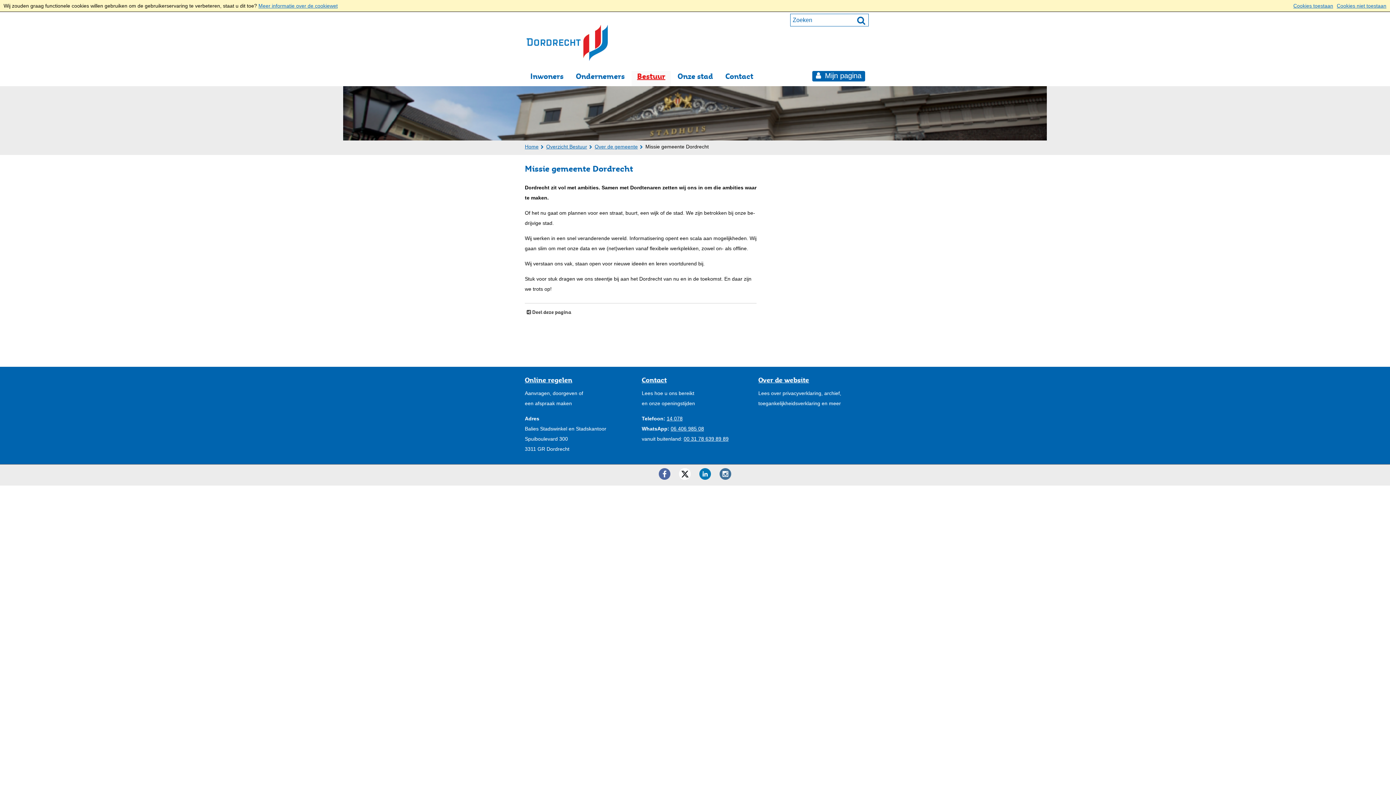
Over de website (783, 380)
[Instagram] (725, 474)
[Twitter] (685, 474)
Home (532, 147)
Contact (739, 76)
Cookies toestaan (1313, 6)
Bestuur (651, 76)
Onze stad (695, 76)
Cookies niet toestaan (1361, 6)
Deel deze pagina (551, 312)
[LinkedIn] (705, 474)
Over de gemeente (616, 147)
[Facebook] (664, 474)
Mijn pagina (842, 76)
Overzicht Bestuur (566, 147)
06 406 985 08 (687, 429)
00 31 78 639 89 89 (706, 439)
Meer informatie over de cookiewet (298, 6)
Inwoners (547, 76)
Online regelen (548, 380)
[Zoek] (861, 20)
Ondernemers (600, 76)
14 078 (675, 418)
